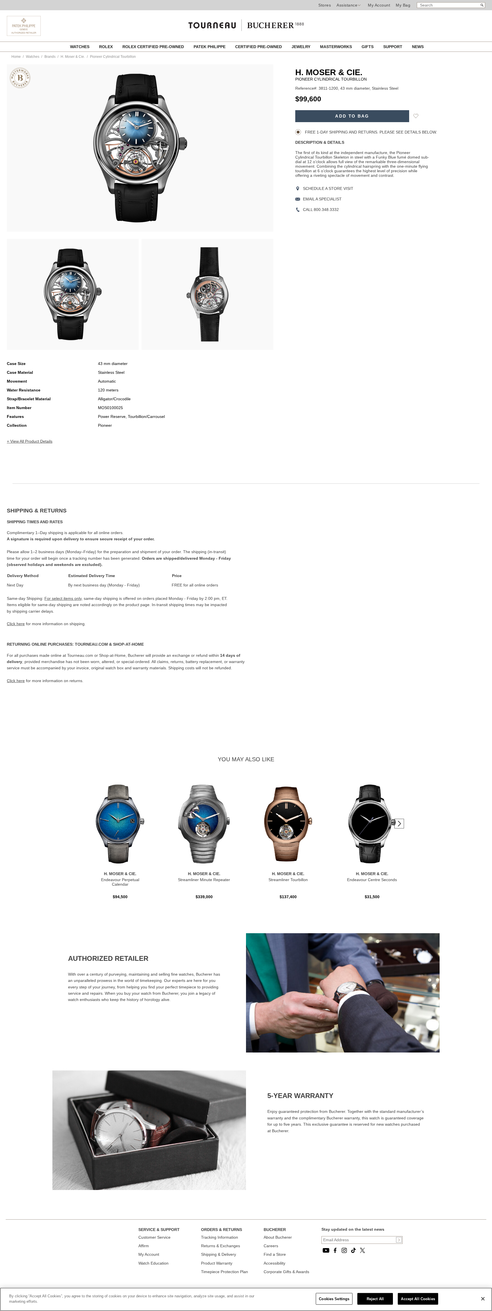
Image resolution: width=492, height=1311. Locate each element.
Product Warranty (216, 1263)
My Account (379, 5)
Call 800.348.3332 (321, 209)
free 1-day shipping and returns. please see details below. (370, 132)
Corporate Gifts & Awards (286, 1271)
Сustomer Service (154, 1237)
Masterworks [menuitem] (336, 46)
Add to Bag (352, 116)
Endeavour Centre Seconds (372, 879)
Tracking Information (219, 1237)
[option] (73, 294)
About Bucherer (278, 1237)
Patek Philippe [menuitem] (210, 46)
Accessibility (274, 1263)
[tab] (126, 511)
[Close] (483, 1298)
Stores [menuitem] (324, 5)
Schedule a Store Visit (328, 188)
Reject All (375, 1299)
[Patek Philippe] (24, 34)
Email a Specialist (322, 199)
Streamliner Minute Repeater (204, 879)
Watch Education (153, 1263)
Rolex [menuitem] (106, 46)
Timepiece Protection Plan (224, 1271)
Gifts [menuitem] (368, 46)
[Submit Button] (399, 1240)
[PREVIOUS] (21, 148)
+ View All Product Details (29, 441)
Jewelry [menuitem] (301, 46)
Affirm (143, 1246)
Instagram (344, 1250)
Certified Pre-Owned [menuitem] (259, 46)
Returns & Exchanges (220, 1246)
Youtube (326, 1250)
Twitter (362, 1250)
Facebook (335, 1250)
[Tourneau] (246, 23)
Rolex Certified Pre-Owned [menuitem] (153, 46)
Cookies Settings (334, 1299)
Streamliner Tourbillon (288, 879)
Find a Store (275, 1254)
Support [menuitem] (393, 46)
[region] (246, 1299)
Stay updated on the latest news (352, 1229)
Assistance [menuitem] (347, 5)
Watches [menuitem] (80, 46)
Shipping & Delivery (218, 1254)
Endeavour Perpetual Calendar (120, 882)
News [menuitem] (418, 46)
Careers (271, 1246)
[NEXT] (259, 148)
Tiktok (353, 1250)
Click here (16, 623)
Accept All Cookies (418, 1299)
